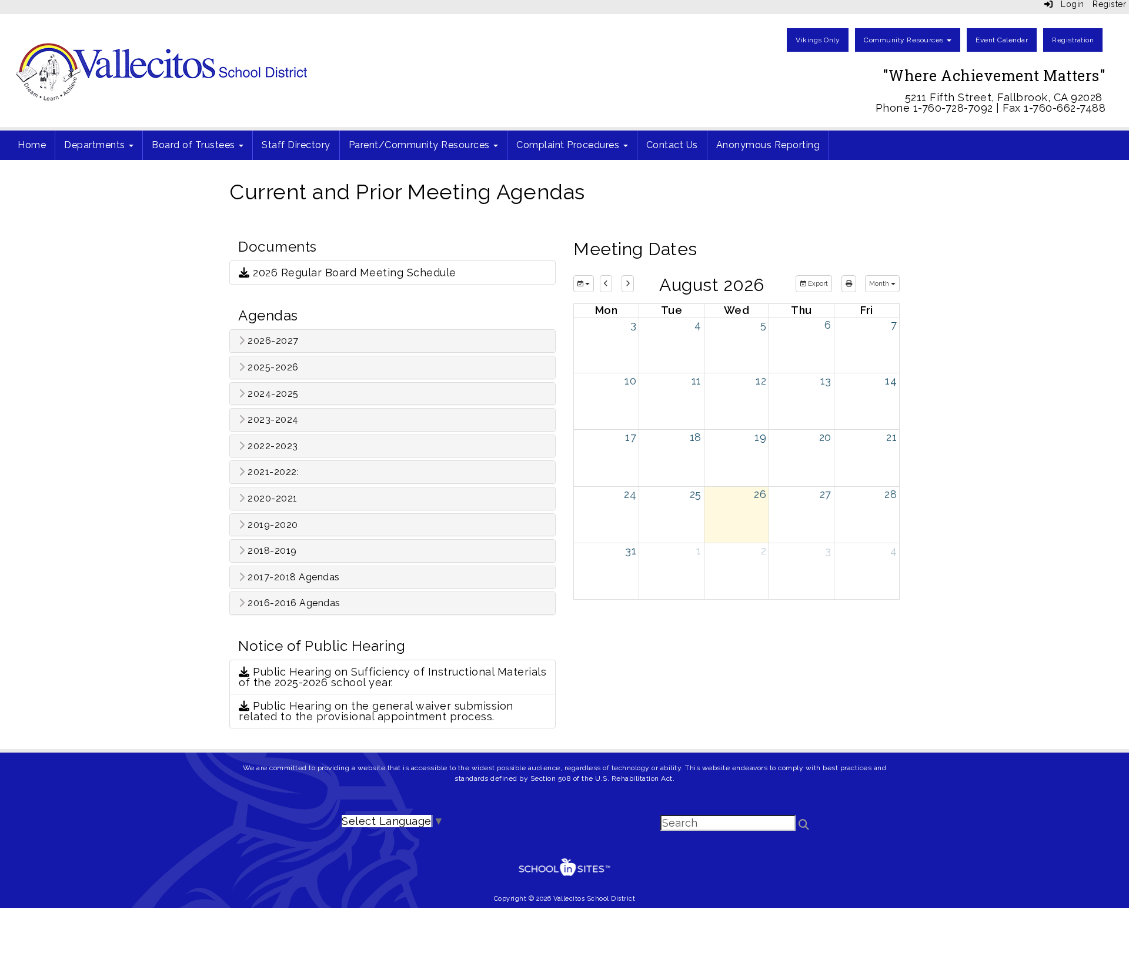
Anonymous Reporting (768, 145)
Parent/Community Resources (421, 145)
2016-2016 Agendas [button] (292, 603)
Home (32, 145)
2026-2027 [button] (272, 341)
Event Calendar (1002, 40)
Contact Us (672, 145)
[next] (628, 284)
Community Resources (905, 40)
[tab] (392, 341)
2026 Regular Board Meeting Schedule (353, 272)
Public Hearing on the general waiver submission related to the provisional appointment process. (376, 711)
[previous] (606, 284)
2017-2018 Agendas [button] (292, 577)
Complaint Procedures (569, 145)
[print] (848, 284)
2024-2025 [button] (272, 394)
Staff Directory (296, 145)
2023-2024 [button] (272, 420)
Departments (96, 145)
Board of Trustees (195, 145)
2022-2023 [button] (271, 446)
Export (817, 284)
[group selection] (583, 284)
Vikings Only (818, 40)
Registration (1073, 40)
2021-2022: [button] (272, 472)
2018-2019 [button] (271, 551)
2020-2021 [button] (271, 498)
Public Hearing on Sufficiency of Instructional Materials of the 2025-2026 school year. (392, 677)
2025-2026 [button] (272, 367)
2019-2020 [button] (271, 525)
